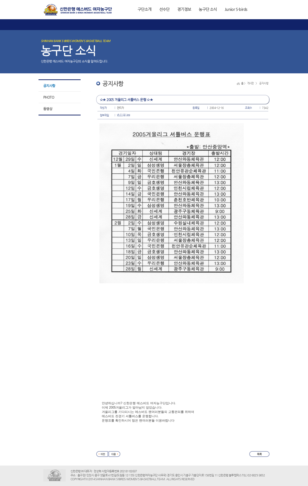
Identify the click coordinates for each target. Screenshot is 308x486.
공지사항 (49, 86)
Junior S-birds (236, 9)
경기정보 (184, 9)
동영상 (47, 109)
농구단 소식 (208, 9)
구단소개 (145, 9)
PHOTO (48, 97)
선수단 (164, 9)
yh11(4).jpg (123, 114)
